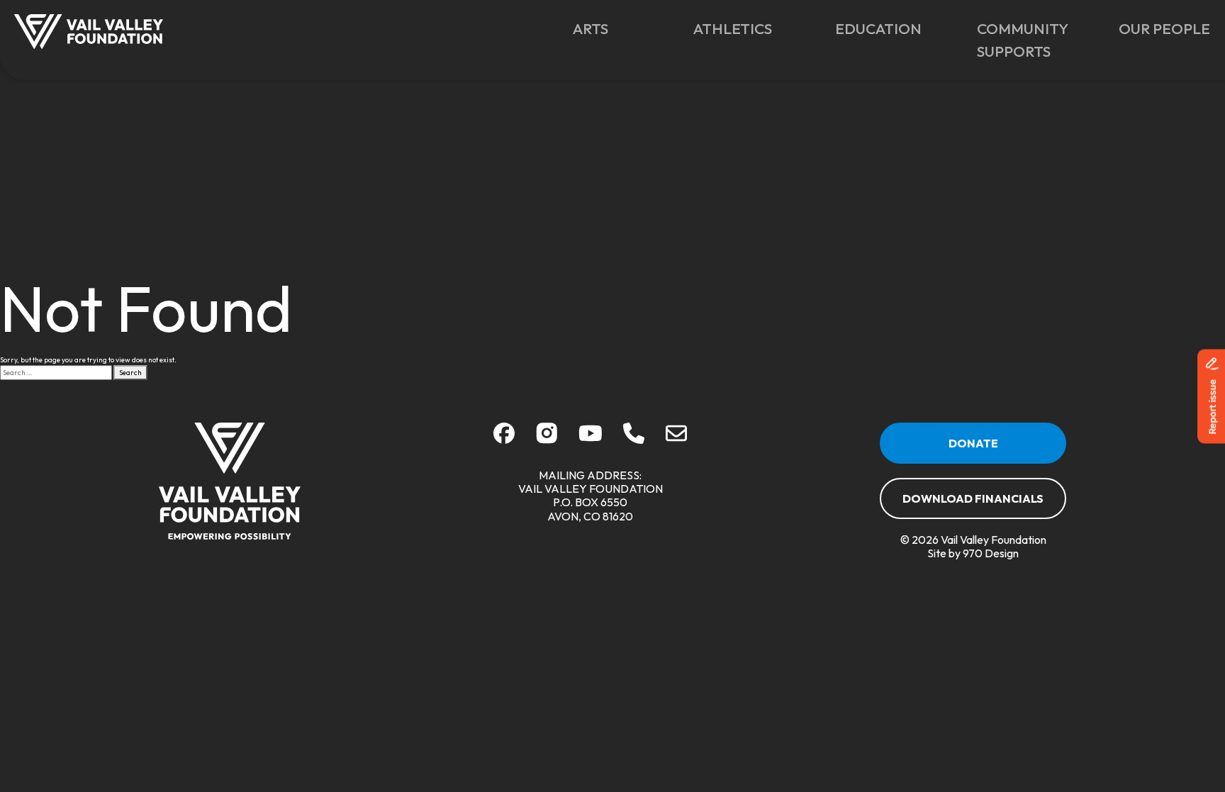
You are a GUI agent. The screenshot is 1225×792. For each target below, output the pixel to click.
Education (878, 28)
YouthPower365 (879, 70)
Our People (1164, 28)
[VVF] (230, 481)
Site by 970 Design (973, 553)
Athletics (732, 28)
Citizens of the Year (1148, 77)
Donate (973, 443)
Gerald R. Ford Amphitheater (613, 77)
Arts (590, 28)
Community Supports (1022, 39)
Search (130, 372)
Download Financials (973, 498)
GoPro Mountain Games (739, 77)
